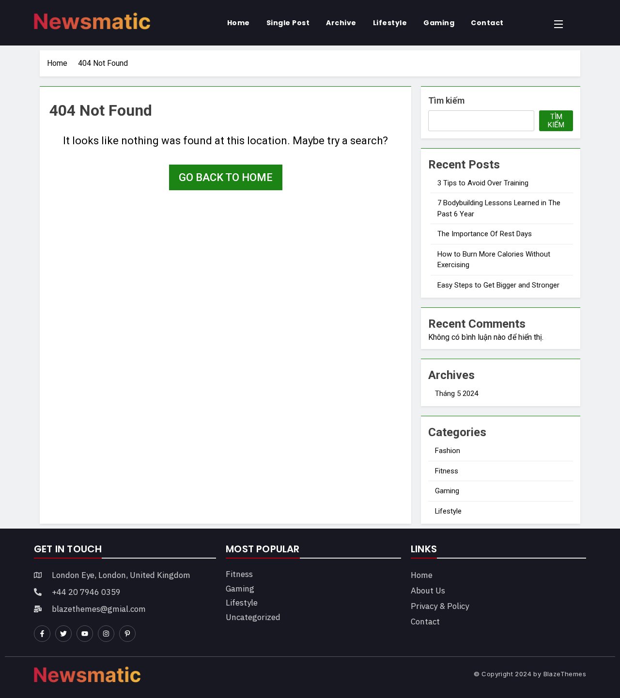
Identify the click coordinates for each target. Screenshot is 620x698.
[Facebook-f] (42, 633)
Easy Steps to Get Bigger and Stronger (498, 285)
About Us (428, 590)
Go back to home (226, 177)
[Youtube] (85, 633)
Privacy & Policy (440, 606)
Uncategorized (253, 617)
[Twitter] (63, 633)
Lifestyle (390, 23)
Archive (341, 23)
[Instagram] (106, 633)
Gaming (438, 23)
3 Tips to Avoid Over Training (482, 183)
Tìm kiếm (446, 100)
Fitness (446, 471)
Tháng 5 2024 (456, 393)
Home (238, 23)
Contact (487, 23)
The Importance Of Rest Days (484, 233)
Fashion (447, 450)
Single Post (288, 23)
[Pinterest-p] (127, 633)
